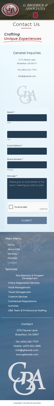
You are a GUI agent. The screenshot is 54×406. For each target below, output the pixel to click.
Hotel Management (19, 287)
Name (11, 112)
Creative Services (17, 296)
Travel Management (19, 292)
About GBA (14, 249)
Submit (27, 220)
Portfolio (13, 258)
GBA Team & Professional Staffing (27, 310)
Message (12, 176)
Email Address (14, 145)
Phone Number (15, 159)
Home (11, 245)
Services (12, 253)
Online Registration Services (24, 283)
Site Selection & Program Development (30, 277)
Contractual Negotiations (22, 301)
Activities (13, 306)
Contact (12, 262)
